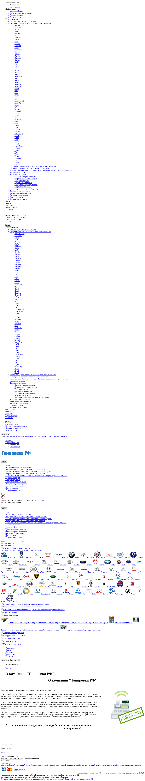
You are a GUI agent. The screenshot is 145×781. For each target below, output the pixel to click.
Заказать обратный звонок (15, 215)
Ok (92, 779)
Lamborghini (19, 101)
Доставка (9, 205)
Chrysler (17, 52)
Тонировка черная (21, 181)
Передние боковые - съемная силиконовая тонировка (30, 23)
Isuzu (16, 91)
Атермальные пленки (22, 187)
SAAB (16, 136)
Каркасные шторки (17, 172)
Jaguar (16, 95)
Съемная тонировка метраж (25, 177)
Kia (15, 99)
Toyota (16, 156)
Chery (16, 48)
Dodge (16, 62)
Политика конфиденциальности (66, 765)
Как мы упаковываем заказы (21, 13)
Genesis (17, 72)
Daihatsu (17, 58)
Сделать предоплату (18, 15)
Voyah (16, 162)
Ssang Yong (18, 146)
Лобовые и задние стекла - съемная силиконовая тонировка (33, 166)
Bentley (17, 33)
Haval (16, 80)
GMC (16, 74)
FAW (16, 64)
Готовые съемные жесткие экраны (23, 21)
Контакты (9, 209)
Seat (16, 140)
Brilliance (17, 38)
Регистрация (15, 7)
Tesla (16, 154)
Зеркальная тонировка (23, 183)
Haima (16, 78)
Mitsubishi (18, 119)
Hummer (17, 85)
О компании (10, 201)
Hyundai (17, 87)
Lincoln (17, 109)
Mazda (16, 113)
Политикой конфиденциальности (77, 779)
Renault (17, 132)
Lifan (16, 107)
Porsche (17, 130)
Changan (17, 46)
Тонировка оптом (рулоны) (20, 191)
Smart (16, 144)
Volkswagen (18, 158)
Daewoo (17, 56)
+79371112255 (10, 221)
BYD (16, 42)
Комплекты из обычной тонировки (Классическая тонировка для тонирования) (40, 170)
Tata (16, 152)
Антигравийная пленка (19, 195)
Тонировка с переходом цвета (25, 185)
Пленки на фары (16, 197)
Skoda (16, 142)
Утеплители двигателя (18, 199)
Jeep (16, 97)
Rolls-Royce (18, 134)
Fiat (15, 66)
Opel (16, 123)
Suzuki (16, 150)
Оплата (8, 203)
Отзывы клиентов (17, 17)
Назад (8, 225)
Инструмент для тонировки (20, 193)
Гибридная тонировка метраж (25, 179)
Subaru (17, 148)
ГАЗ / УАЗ (18, 27)
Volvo (16, 164)
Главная (8, 668)
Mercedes (17, 115)
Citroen (17, 54)
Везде (7, 465)
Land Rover (18, 103)
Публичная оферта (86, 765)
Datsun (17, 60)
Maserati (17, 111)
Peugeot (17, 125)
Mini (16, 117)
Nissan (16, 121)
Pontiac (17, 127)
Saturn (16, 138)
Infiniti (16, 89)
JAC (16, 93)
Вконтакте (5, 753)
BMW (16, 35)
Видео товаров (11, 207)
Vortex (16, 160)
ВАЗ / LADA (19, 25)
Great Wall (18, 76)
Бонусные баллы (16, 11)
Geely (16, 70)
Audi (16, 31)
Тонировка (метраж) (18, 174)
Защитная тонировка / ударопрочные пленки (31, 189)
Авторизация (15, 5)
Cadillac (17, 44)
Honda (16, 82)
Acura (16, 29)
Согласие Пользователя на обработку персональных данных (117, 765)
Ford (16, 68)
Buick (16, 40)
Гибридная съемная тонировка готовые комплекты (29, 168)
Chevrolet (18, 50)
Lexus (16, 105)
